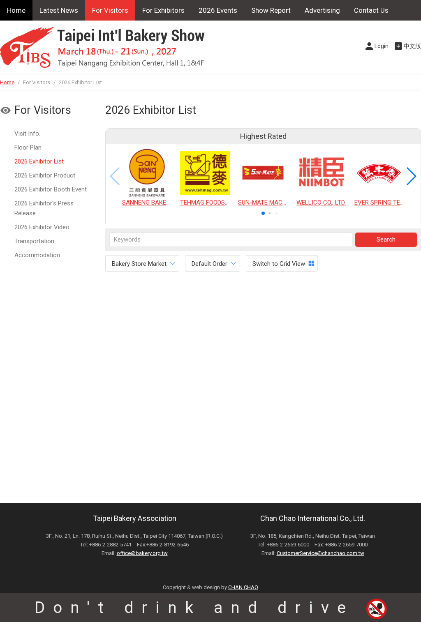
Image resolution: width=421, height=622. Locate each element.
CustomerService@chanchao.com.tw (320, 553)
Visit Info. (27, 133)
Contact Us (371, 10)
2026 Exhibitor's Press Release (44, 208)
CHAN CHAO (243, 587)
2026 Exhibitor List (39, 161)
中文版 (412, 46)
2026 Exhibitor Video (41, 227)
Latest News (58, 10)
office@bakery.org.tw (142, 553)
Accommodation (37, 255)
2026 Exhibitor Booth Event (50, 189)
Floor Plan (28, 147)
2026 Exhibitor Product (44, 175)
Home (16, 10)
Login (382, 46)
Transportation (34, 241)
